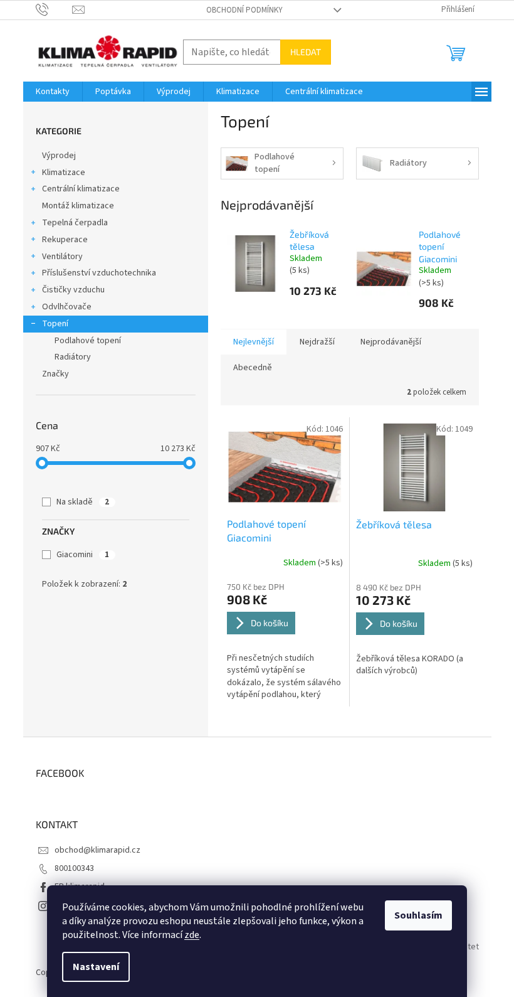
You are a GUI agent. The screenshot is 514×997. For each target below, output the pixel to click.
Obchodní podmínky (244, 10)
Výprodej (59, 155)
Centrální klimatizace (81, 189)
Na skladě (82, 502)
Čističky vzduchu (73, 290)
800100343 (74, 868)
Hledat (305, 51)
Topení (55, 323)
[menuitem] (52, 92)
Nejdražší (317, 342)
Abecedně (252, 367)
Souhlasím (418, 915)
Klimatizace (63, 172)
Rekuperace (65, 239)
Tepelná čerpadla (75, 222)
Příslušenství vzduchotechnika (99, 273)
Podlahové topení (88, 340)
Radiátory (73, 357)
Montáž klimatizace (78, 206)
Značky (55, 374)
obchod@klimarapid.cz (97, 850)
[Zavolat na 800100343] (54, 9)
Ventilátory (62, 256)
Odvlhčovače (67, 307)
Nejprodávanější (390, 342)
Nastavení (96, 967)
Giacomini (82, 554)
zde (191, 935)
